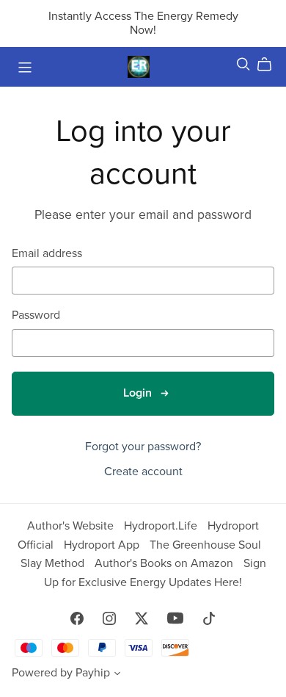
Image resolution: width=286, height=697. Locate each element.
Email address (47, 254)
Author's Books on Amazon (165, 563)
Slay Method (54, 563)
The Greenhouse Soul (205, 545)
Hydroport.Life (162, 526)
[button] (117, 675)
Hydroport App (103, 545)
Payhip (93, 672)
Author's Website (72, 526)
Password (36, 315)
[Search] (243, 64)
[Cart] (270, 64)
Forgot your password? (143, 446)
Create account (143, 471)
